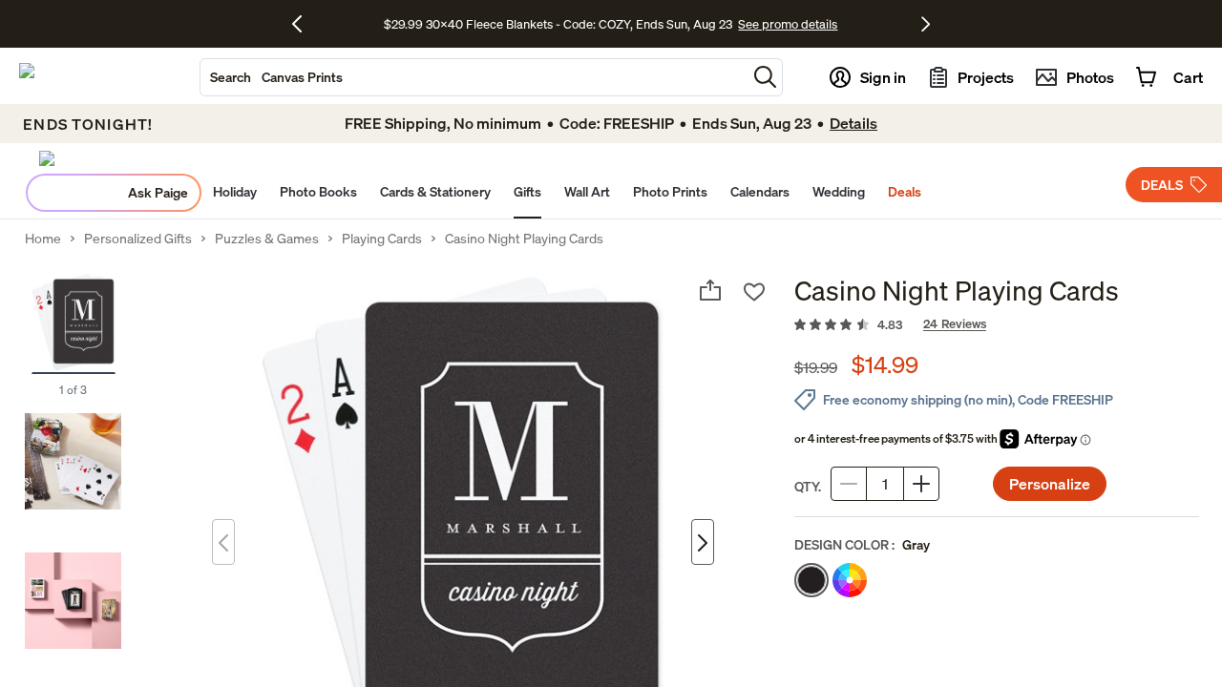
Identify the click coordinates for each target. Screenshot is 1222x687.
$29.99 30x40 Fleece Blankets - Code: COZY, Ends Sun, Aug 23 (561, 23)
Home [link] (43, 238)
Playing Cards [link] (382, 238)
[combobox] (473, 77)
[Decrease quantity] (849, 484)
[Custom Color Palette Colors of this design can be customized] (849, 580)
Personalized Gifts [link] (138, 238)
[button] (765, 77)
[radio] (811, 580)
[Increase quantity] (921, 484)
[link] (996, 325)
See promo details (787, 23)
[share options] (710, 290)
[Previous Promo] (304, 23)
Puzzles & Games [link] (267, 238)
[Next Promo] (925, 23)
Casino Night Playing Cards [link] (524, 238)
